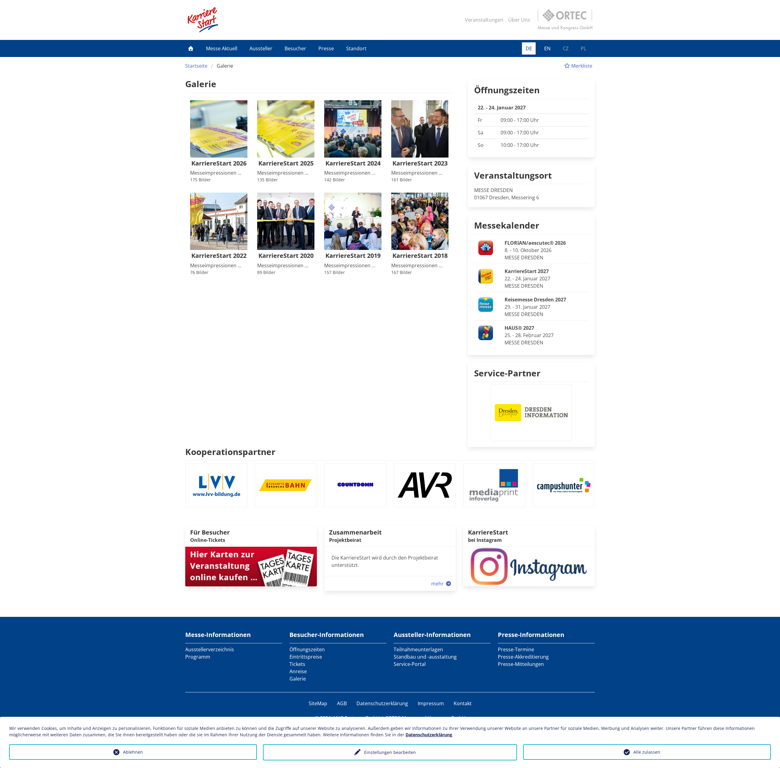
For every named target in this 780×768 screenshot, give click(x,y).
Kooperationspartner (230, 451)
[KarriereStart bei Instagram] (529, 566)
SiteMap (318, 703)
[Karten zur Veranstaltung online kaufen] (251, 566)
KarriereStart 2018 (420, 255)
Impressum (431, 703)
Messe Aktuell (221, 48)
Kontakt (463, 703)
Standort (356, 48)
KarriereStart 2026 (218, 163)
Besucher (295, 48)
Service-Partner (507, 373)
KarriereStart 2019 (353, 255)
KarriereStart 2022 (218, 255)
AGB (342, 703)
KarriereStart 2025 (286, 163)
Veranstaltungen (484, 19)
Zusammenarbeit (355, 532)
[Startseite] (190, 48)
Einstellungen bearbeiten (390, 752)
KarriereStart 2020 (286, 255)
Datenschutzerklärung (382, 703)
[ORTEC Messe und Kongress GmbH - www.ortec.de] (565, 20)
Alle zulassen (646, 752)
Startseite (196, 65)
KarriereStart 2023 (420, 163)
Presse (326, 48)
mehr (438, 583)
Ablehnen (133, 752)
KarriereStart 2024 (353, 163)
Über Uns (519, 19)
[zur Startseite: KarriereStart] (203, 20)
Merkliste (581, 65)
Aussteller (261, 48)
